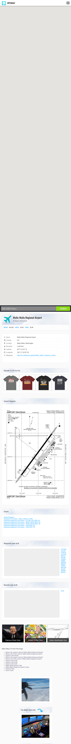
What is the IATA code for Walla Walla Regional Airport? (24, 659)
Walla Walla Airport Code (14, 665)
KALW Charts (10, 669)
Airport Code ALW (11, 660)
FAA (26, 327)
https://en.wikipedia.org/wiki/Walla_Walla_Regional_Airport (36, 355)
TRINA (63, 566)
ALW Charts (9, 670)
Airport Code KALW (12, 655)
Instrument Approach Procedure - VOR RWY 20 (19, 527)
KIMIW (63, 561)
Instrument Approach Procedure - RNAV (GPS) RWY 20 (22, 524)
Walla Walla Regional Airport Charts (17, 667)
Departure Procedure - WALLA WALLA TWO (18, 519)
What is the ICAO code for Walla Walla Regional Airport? (24, 654)
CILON (63, 551)
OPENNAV (11, 3)
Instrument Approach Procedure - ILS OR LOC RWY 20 (22, 520)
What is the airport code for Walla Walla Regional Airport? (24, 652)
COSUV (63, 552)
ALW (62, 591)
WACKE (63, 567)
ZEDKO (63, 571)
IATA (17, 327)
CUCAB (63, 554)
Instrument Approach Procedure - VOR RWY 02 (19, 525)
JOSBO (63, 559)
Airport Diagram (9, 517)
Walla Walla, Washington (25, 343)
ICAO (5, 327)
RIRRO (63, 564)
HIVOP (63, 557)
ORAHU (63, 562)
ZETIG (63, 572)
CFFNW (63, 549)
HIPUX (63, 556)
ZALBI (63, 569)
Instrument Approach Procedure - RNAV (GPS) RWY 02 (22, 522)
